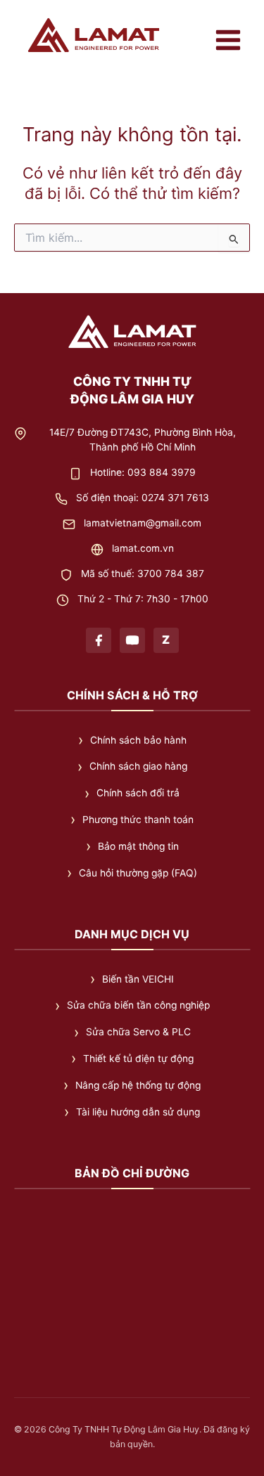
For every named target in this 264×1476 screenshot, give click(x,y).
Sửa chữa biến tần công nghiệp (138, 1005)
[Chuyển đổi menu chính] (228, 40)
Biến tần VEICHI (138, 978)
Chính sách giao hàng (138, 766)
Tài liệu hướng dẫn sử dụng (138, 1112)
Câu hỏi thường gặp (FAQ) (138, 873)
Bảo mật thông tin (138, 846)
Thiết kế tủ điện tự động (138, 1058)
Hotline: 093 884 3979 (143, 471)
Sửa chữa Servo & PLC (138, 1031)
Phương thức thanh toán (138, 819)
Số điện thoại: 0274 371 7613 (142, 497)
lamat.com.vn (143, 547)
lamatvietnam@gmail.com (142, 522)
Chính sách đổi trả (138, 792)
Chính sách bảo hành (138, 739)
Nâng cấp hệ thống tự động (138, 1085)
